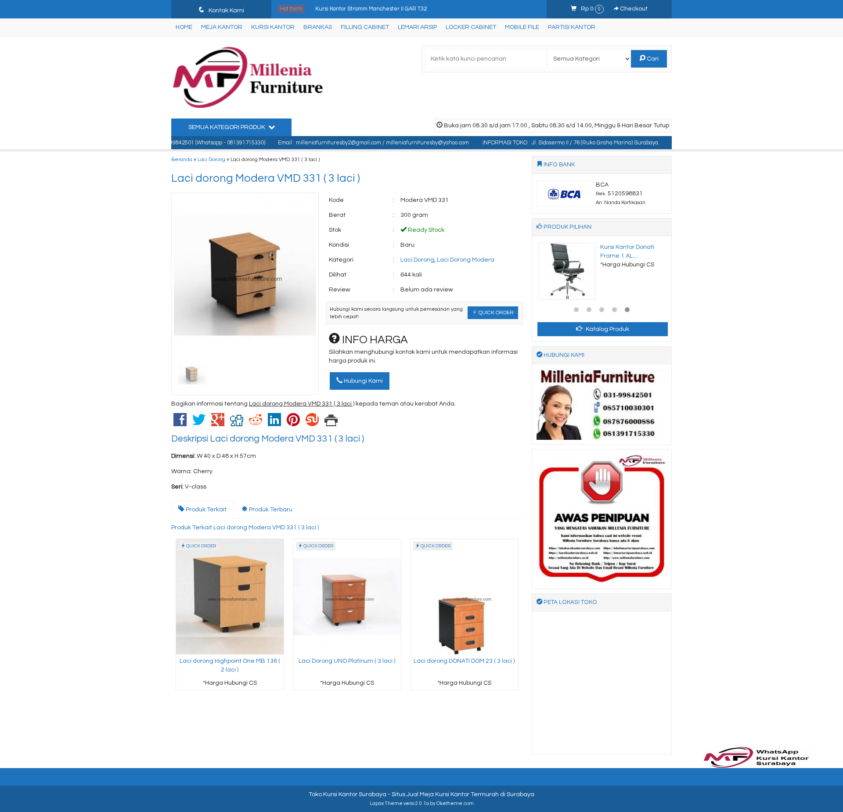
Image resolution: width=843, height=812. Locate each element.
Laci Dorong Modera (465, 260)
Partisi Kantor (571, 27)
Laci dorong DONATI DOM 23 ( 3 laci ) (464, 661)
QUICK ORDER (495, 312)
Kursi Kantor (273, 27)
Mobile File (522, 27)
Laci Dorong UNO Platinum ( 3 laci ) (347, 661)
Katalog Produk (606, 329)
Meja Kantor (221, 27)
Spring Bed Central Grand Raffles (357, 10)
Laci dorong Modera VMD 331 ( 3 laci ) (265, 178)
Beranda (181, 159)
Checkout (633, 9)
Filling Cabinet (365, 27)
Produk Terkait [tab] (205, 510)
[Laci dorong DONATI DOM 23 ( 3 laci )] (464, 596)
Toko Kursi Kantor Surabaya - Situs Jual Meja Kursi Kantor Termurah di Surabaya (421, 794)
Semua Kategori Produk (227, 127)
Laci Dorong (211, 159)
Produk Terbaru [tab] (270, 510)
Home (184, 27)
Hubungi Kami (362, 381)
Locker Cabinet (471, 27)
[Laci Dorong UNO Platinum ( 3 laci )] (347, 596)
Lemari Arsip (417, 27)
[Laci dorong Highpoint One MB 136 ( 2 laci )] (230, 596)
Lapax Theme (386, 803)
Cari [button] (652, 59)
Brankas (317, 27)
